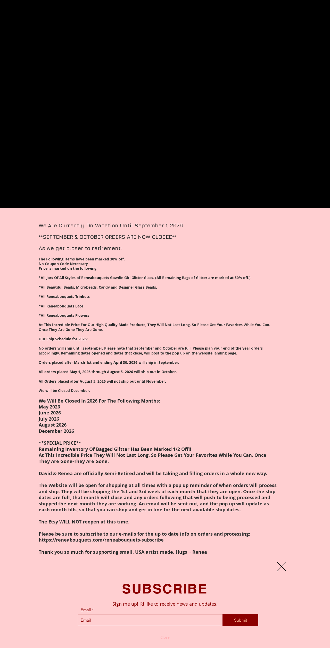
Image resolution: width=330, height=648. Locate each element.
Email (86, 610)
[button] (281, 566)
